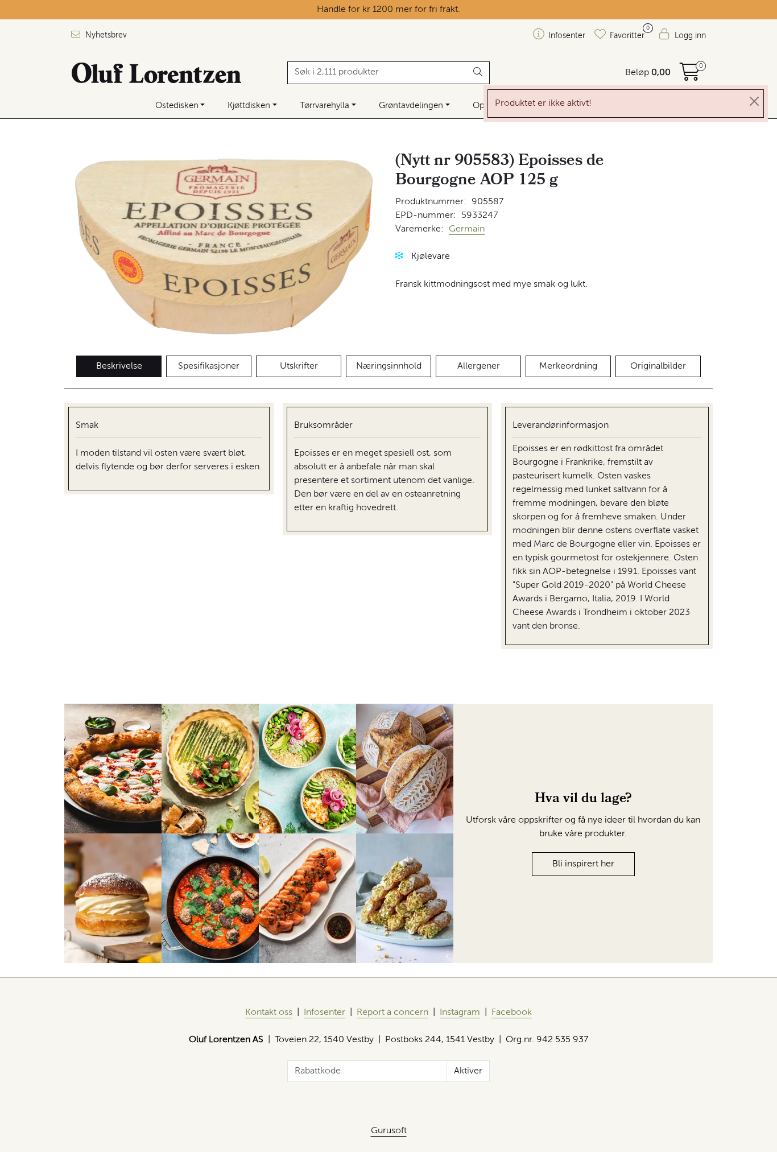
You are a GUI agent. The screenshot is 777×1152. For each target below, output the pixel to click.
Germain (467, 229)
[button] (399, 256)
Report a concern (392, 1012)
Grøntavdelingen (411, 105)
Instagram (460, 1012)
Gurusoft (389, 1131)
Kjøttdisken (249, 105)
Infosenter (324, 1012)
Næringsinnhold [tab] (388, 366)
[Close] (754, 101)
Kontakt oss (268, 1012)
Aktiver (468, 1071)
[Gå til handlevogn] (690, 76)
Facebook (511, 1012)
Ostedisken (177, 105)
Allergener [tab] (478, 366)
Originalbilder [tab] (658, 366)
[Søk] (478, 72)
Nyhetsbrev (105, 35)
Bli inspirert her (583, 864)
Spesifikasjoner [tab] (208, 366)
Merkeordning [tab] (568, 366)
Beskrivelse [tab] (119, 366)
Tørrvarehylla (324, 105)
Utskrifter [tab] (299, 366)
